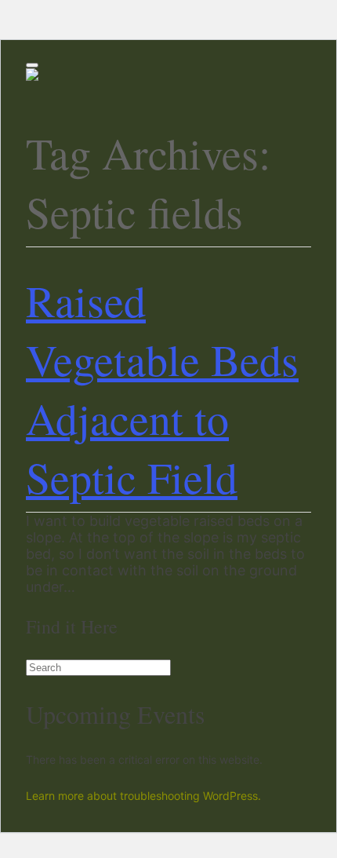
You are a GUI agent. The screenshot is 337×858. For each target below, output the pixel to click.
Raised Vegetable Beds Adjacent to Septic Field (162, 388)
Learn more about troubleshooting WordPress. (143, 795)
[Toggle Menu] (32, 65)
